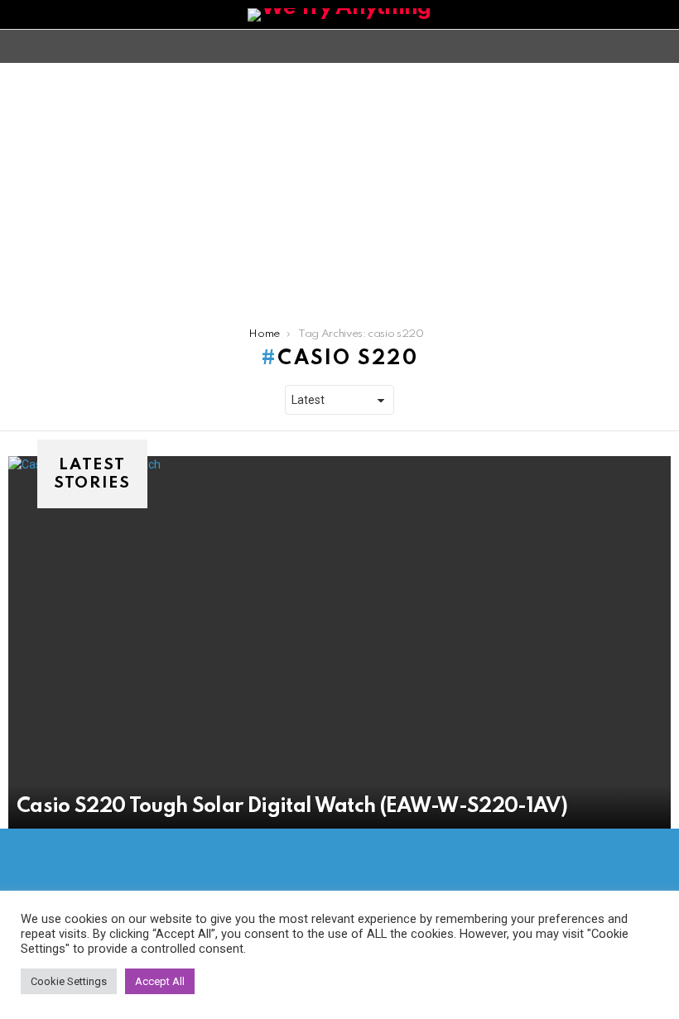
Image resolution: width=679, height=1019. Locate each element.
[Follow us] (633, 46)
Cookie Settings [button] (69, 981)
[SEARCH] (661, 46)
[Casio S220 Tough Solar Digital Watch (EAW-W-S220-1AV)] (339, 642)
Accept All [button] (160, 981)
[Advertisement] (339, 187)
